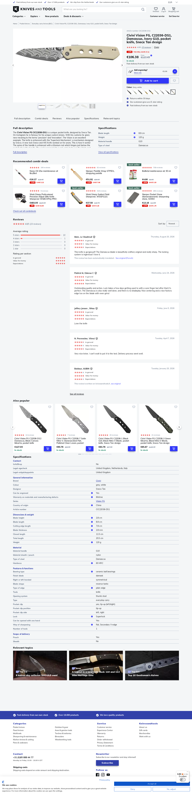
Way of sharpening (21, 625)
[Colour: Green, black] (140, 92)
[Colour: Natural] (134, 92)
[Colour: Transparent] (156, 92)
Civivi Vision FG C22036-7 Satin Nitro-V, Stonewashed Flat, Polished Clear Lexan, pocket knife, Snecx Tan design (71, 440)
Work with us (144, 736)
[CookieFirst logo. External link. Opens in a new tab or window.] (3, 782)
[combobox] (173, 224)
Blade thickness (20, 530)
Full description (22, 118)
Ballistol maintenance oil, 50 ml (156, 171)
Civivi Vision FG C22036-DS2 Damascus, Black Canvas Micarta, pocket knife (27, 440)
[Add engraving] (175, 71)
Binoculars (59, 736)
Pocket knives (25, 24)
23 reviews (146, 47)
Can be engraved (20, 493)
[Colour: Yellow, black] (151, 92)
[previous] (17, 427)
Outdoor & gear (61, 727)
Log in (163, 11)
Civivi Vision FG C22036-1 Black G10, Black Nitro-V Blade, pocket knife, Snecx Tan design (114, 440)
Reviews (57, 118)
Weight (101, 137)
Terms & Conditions (105, 746)
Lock (15, 616)
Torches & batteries (63, 733)
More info (138, 73)
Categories (18, 16)
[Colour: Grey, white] (173, 92)
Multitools (17, 733)
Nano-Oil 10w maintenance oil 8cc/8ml (44, 172)
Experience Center (105, 730)
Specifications (91, 118)
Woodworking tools (63, 739)
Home (15, 24)
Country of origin (20, 505)
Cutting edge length (22, 526)
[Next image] (122, 65)
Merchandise (144, 733)
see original (116, 384)
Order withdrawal (105, 739)
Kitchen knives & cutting (23, 739)
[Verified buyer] (94, 237)
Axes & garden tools (63, 730)
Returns (100, 736)
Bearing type (18, 571)
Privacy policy (104, 780)
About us (143, 727)
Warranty (101, 733)
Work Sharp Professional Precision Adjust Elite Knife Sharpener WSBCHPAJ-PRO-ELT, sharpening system (43, 196)
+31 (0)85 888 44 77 (23, 757)
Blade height (18, 518)
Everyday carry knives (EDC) (42, 24)
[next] (174, 427)
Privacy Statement (105, 743)
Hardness (17, 563)
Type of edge (18, 588)
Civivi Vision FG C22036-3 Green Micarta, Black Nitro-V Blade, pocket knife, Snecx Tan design (156, 440)
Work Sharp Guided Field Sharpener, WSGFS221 (97, 195)
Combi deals (41, 118)
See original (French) (124, 258)
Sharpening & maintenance (25, 736)
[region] (67, 69)
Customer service (104, 727)
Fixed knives (18, 730)
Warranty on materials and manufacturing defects (35, 497)
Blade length (103, 133)
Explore (34, 16)
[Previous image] (13, 65)
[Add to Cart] (61, 181)
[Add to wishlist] (174, 80)
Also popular (73, 118)
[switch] (183, 779)
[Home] (34, 8)
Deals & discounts (72, 16)
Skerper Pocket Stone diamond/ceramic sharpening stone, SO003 (155, 196)
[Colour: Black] (129, 92)
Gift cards (143, 730)
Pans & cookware (20, 743)
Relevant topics (111, 118)
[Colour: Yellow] (145, 92)
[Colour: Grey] (162, 92)
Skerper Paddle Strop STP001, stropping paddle (100, 172)
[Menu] (187, 772)
